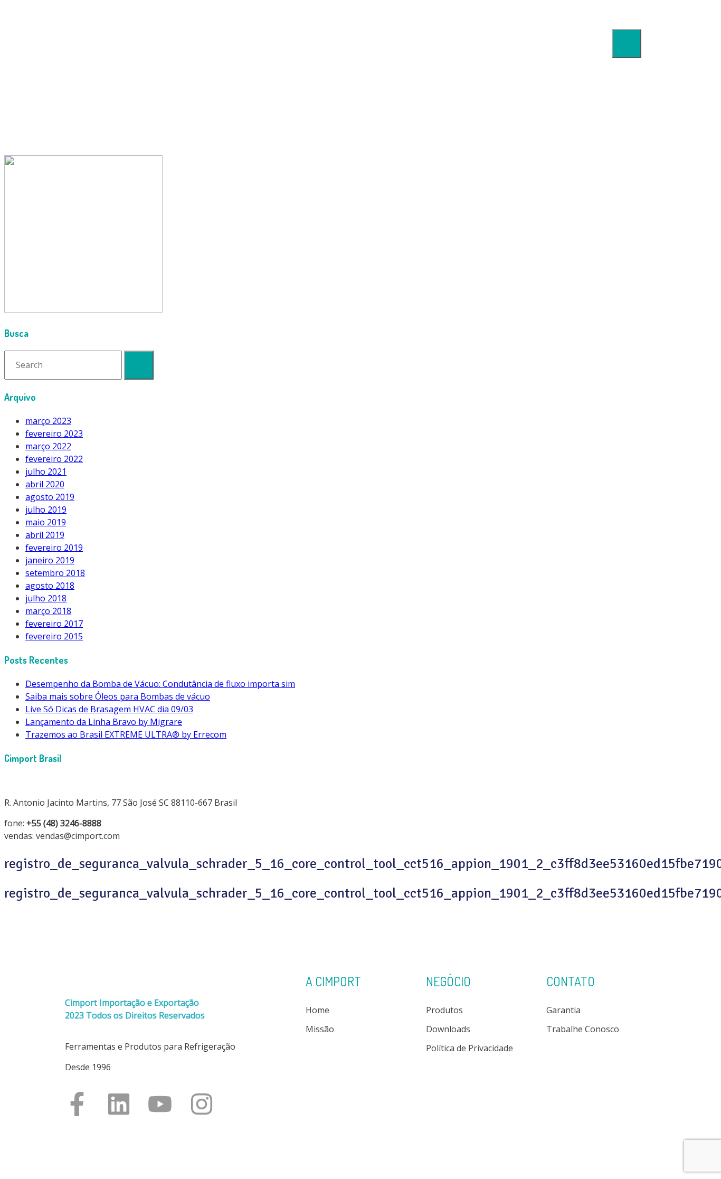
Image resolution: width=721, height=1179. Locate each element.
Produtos (623, 116)
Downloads (619, 139)
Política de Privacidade (469, 1048)
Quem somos (616, 93)
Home (630, 70)
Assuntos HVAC (611, 162)
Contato (626, 211)
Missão (320, 1029)
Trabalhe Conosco (582, 1029)
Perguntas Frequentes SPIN (587, 188)
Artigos (627, 175)
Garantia (563, 1010)
